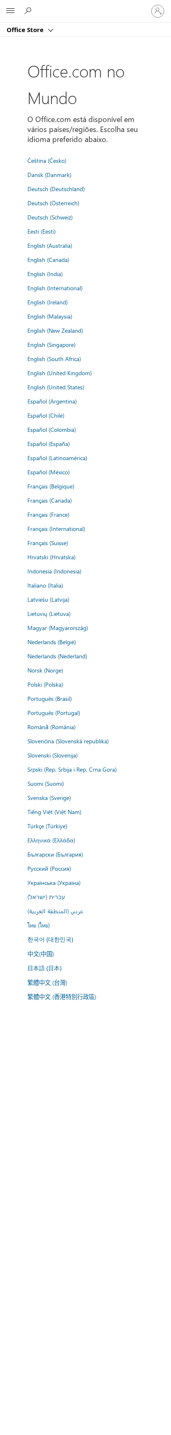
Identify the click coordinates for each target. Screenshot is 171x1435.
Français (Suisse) (47, 542)
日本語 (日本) (44, 968)
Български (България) (55, 854)
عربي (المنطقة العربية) (55, 911)
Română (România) (51, 726)
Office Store (26, 29)
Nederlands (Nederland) (57, 656)
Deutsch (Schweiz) (50, 217)
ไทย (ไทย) (38, 925)
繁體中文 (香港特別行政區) (61, 996)
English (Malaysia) (49, 316)
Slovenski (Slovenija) (52, 755)
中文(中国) (40, 953)
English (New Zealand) (55, 330)
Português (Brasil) (49, 698)
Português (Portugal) (53, 712)
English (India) (45, 273)
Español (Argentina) (52, 401)
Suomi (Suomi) (45, 783)
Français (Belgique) (50, 486)
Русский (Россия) (49, 868)
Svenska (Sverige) (49, 797)
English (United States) (55, 387)
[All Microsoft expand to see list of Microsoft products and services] (10, 11)
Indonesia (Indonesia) (54, 571)
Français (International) (56, 528)
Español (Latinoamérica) (57, 457)
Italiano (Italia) (45, 585)
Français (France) (48, 514)
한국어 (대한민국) (50, 939)
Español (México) (48, 472)
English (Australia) (49, 245)
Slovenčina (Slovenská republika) (68, 741)
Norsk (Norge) (45, 670)
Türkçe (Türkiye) (47, 826)
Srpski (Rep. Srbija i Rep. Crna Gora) (72, 769)
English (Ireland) (47, 302)
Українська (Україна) (54, 882)
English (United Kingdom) (59, 373)
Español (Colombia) (51, 429)
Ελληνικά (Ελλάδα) (51, 840)
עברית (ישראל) (46, 896)
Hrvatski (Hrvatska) (51, 557)
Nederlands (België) (51, 642)
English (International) (55, 288)
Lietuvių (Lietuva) (49, 613)
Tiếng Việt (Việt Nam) (54, 811)
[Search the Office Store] (29, 10)
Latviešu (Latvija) (48, 599)
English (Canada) (48, 259)
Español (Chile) (45, 415)
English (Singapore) (51, 344)
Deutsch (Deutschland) (56, 188)
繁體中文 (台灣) (47, 982)
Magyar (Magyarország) (57, 627)
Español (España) (48, 443)
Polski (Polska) (45, 684)
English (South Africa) (54, 358)
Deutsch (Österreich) (53, 203)
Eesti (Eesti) (41, 231)
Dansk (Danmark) (49, 174)
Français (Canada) (49, 500)
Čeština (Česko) (46, 160)
